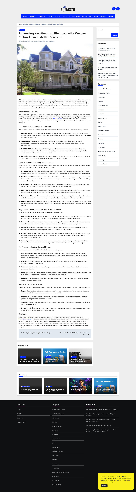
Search (100, 30)
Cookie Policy (109, 482)
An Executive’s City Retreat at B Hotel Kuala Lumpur (107, 49)
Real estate (66, 16)
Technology (101, 160)
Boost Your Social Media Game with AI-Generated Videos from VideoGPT (107, 61)
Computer (101, 110)
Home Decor (101, 135)
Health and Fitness (103, 130)
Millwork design (57, 119)
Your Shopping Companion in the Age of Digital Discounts (107, 55)
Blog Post (103, 16)
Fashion (50, 16)
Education (42, 16)
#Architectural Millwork (26, 41)
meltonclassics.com (25, 319)
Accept (104, 485)
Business (24, 16)
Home (20, 24)
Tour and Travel (87, 16)
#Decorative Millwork (48, 41)
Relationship (76, 16)
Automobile (33, 16)
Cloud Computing (103, 105)
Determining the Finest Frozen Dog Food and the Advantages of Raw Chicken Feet (108, 75)
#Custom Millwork (38, 41)
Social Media (101, 155)
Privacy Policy (21, 422)
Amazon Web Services (104, 89)
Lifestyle (57, 16)
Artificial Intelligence (104, 93)
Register (111, 16)
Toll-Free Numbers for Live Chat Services (98, 425)
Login (96, 16)
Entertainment (102, 118)
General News (102, 126)
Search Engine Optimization (106, 151)
